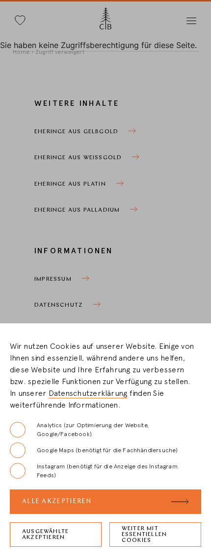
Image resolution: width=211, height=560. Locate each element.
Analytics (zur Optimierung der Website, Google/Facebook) (93, 429)
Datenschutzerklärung (88, 393)
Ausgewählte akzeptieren (45, 534)
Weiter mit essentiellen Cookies (144, 534)
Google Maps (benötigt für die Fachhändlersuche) (107, 450)
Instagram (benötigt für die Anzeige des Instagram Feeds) (107, 470)
